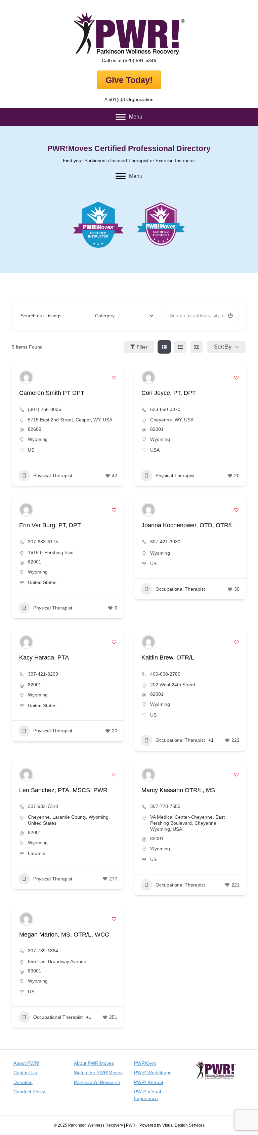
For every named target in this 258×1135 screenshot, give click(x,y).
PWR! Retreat (148, 1082)
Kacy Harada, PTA (44, 657)
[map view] (196, 347)
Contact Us (25, 1072)
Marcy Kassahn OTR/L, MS (178, 790)
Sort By (222, 347)
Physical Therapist (52, 475)
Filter (142, 347)
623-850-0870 (165, 409)
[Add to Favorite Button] (114, 377)
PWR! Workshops (152, 1072)
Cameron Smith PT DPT (51, 393)
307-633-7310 (43, 806)
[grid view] (164, 347)
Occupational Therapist (180, 589)
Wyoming (38, 439)
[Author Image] (26, 377)
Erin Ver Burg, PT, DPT (50, 525)
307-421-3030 (165, 541)
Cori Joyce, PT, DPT (168, 393)
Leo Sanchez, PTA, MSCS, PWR (63, 790)
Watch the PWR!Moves (98, 1072)
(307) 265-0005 (44, 409)
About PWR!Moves (94, 1063)
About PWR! (26, 1063)
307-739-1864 (43, 950)
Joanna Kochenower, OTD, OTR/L (187, 525)
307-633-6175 (43, 541)
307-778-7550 (165, 806)
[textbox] (105, 316)
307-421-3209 (43, 674)
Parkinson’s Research (97, 1082)
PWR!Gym (145, 1063)
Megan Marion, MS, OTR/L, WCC (64, 934)
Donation (23, 1082)
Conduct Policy (29, 1091)
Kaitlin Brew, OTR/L (167, 657)
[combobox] (124, 315)
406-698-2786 (165, 674)
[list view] (180, 347)
